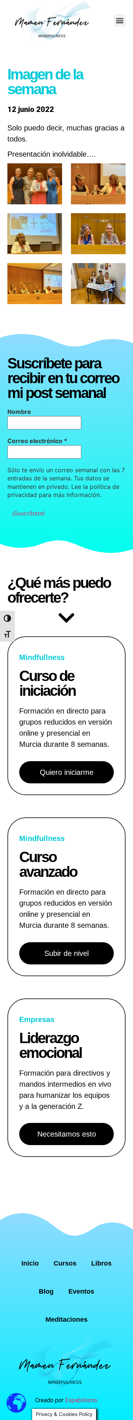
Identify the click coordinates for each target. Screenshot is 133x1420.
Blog (46, 1291)
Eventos (81, 1291)
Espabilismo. (81, 1400)
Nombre (19, 411)
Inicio (30, 1263)
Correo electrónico (37, 441)
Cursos (65, 1263)
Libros (101, 1263)
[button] (120, 20)
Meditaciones (66, 1319)
